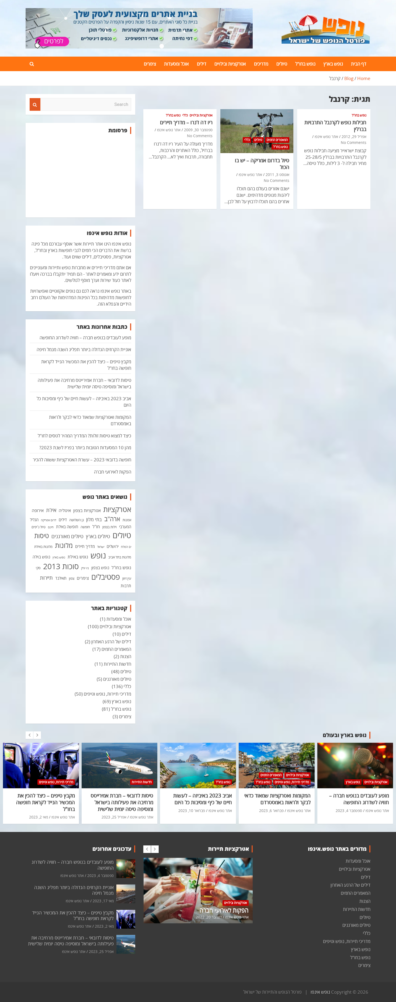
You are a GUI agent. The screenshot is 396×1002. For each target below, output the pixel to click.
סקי (38, 567)
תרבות (126, 585)
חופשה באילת (67, 526)
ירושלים (113, 546)
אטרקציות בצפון (87, 510)
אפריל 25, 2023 (114, 817)
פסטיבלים (105, 577)
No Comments (353, 142)
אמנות (127, 519)
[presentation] (29, 735)
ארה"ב (112, 518)
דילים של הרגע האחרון (111, 641)
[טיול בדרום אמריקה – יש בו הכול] (257, 131)
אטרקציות (117, 509)
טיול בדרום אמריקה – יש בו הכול (262, 164)
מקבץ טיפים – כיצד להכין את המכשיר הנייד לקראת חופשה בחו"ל (45, 802)
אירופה (38, 510)
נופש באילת (78, 557)
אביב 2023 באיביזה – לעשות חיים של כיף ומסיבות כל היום (202, 799)
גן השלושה (76, 519)
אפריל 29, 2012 (354, 136)
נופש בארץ (333, 64)
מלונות (64, 545)
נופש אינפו (320, 992)
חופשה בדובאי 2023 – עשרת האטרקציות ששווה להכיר (82, 460)
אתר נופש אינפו (326, 136)
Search (35, 104)
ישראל (100, 547)
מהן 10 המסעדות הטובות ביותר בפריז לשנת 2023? (85, 447)
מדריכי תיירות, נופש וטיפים (107, 694)
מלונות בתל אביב (119, 557)
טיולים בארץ (98, 536)
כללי (247, 139)
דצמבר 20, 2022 (209, 917)
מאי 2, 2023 (38, 817)
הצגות (125, 656)
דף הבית (358, 64)
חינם (51, 527)
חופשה (85, 526)
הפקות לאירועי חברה (112, 472)
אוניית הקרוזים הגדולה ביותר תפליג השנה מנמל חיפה (84, 349)
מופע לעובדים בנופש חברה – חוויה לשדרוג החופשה (85, 337)
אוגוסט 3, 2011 (277, 174)
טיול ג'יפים (39, 526)
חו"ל (96, 527)
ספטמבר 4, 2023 (349, 810)
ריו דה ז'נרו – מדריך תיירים (186, 122)
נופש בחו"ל (305, 64)
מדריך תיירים (85, 546)
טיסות (41, 535)
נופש (98, 555)
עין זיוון (126, 578)
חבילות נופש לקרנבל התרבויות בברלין (335, 126)
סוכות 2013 (61, 566)
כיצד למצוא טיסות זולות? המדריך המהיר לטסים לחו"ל (84, 436)
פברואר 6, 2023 (271, 810)
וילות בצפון (109, 526)
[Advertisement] (80, 175)
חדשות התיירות (117, 664)
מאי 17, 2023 (103, 900)
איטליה (65, 510)
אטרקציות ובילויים (230, 64)
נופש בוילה (41, 556)
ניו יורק (85, 568)
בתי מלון (94, 519)
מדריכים (261, 64)
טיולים (281, 64)
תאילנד (61, 578)
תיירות (46, 577)
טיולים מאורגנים (67, 536)
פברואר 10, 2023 (191, 810)
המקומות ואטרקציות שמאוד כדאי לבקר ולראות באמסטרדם (277, 799)
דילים (201, 64)
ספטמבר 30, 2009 (198, 129)
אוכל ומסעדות (176, 64)
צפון (71, 578)
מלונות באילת (43, 546)
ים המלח (126, 547)
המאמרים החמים (277, 139)
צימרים (150, 64)
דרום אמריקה (48, 520)
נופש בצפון (100, 567)
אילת (51, 510)
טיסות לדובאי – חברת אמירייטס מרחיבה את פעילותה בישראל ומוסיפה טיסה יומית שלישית (84, 383)
